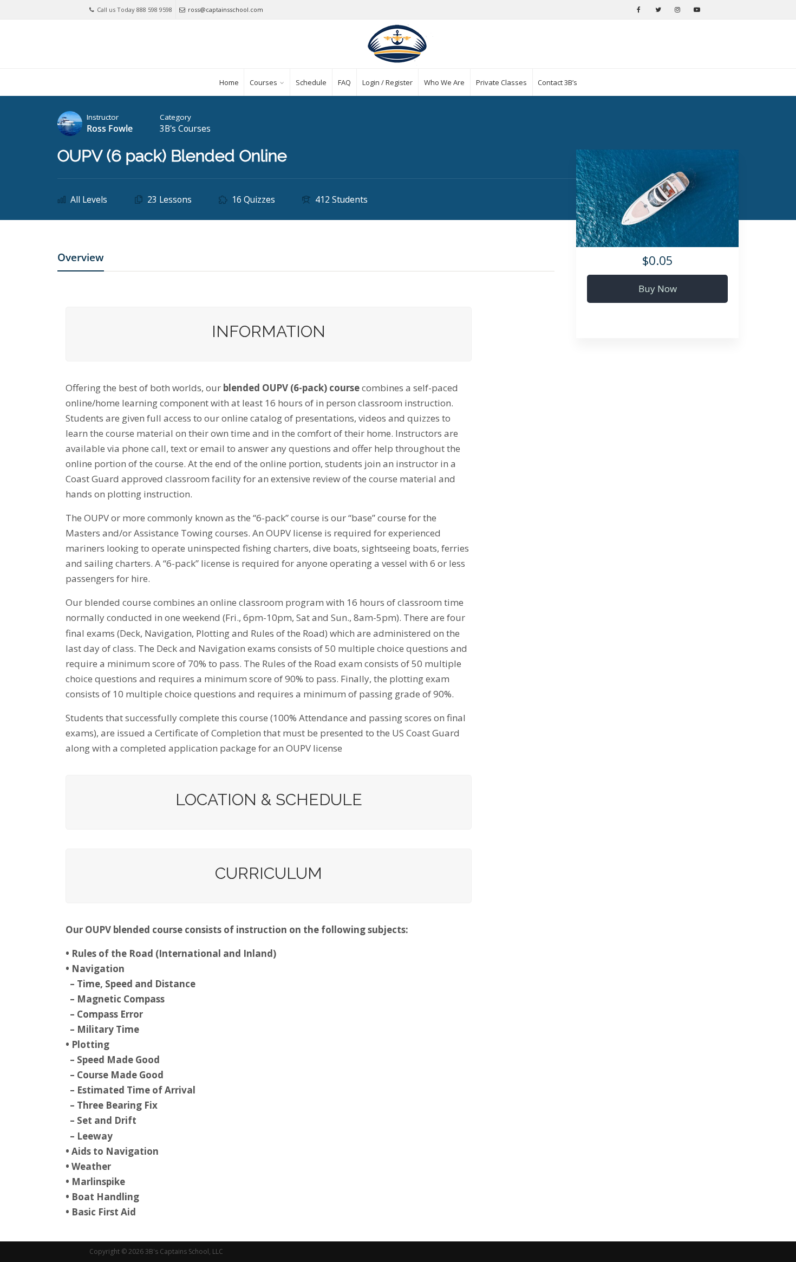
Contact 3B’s (557, 82)
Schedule (311, 82)
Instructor (103, 117)
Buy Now (657, 288)
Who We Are (444, 82)
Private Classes (501, 82)
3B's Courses (185, 128)
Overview (80, 258)
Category (175, 117)
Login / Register (387, 82)
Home (229, 82)
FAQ (344, 82)
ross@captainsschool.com (225, 9)
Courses (263, 82)
